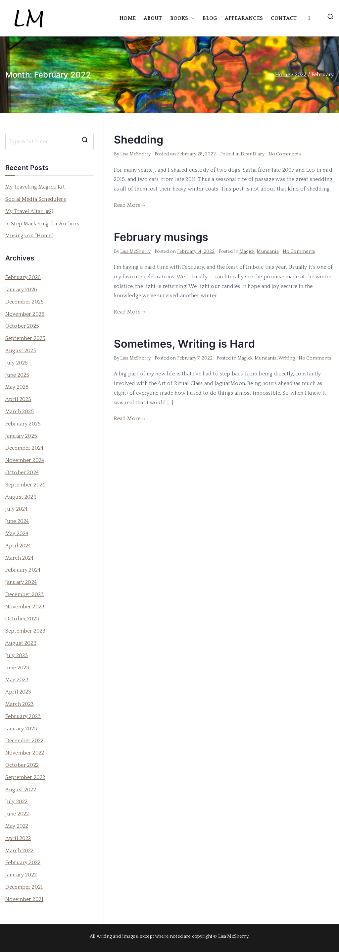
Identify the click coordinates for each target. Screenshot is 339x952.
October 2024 (22, 473)
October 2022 (22, 765)
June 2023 (17, 668)
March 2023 (19, 704)
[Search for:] (49, 141)
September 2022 (25, 777)
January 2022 (21, 875)
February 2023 (23, 716)
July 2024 (16, 509)
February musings (161, 237)
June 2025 (17, 375)
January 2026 (21, 290)
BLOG (210, 18)
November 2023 (24, 607)
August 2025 (20, 351)
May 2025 (16, 387)
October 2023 (22, 619)
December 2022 (24, 741)
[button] (191, 18)
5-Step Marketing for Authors (42, 224)
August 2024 (20, 497)
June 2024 (17, 521)
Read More (127, 205)
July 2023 (16, 655)
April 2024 (18, 546)
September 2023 (25, 631)
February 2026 (23, 277)
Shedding (138, 139)
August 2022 (20, 790)
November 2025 (24, 314)
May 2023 (16, 680)
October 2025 (22, 326)
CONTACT (284, 18)
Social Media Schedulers (35, 199)
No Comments (284, 154)
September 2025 (25, 338)
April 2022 (18, 838)
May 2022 (16, 826)
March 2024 (19, 558)
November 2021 (24, 899)
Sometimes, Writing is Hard (184, 343)
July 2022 (16, 802)
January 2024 (21, 582)
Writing (286, 358)
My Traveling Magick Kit (35, 187)
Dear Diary (253, 154)
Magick (247, 251)
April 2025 (18, 399)
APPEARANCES (244, 18)
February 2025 (23, 424)
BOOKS (179, 18)
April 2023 (18, 692)
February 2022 (22, 863)
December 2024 (24, 448)
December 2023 (24, 594)
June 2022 (17, 814)
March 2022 (19, 851)
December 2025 (24, 302)
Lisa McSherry (135, 154)
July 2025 (16, 363)
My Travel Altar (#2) (29, 211)
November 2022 (24, 753)
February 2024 (22, 570)
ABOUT (153, 18)
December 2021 (24, 887)
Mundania (267, 251)
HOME (128, 18)
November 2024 (24, 460)
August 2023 (20, 643)
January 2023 (21, 729)
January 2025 (21, 436)
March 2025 (19, 412)
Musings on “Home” (29, 236)
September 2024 (25, 485)
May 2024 (16, 533)
